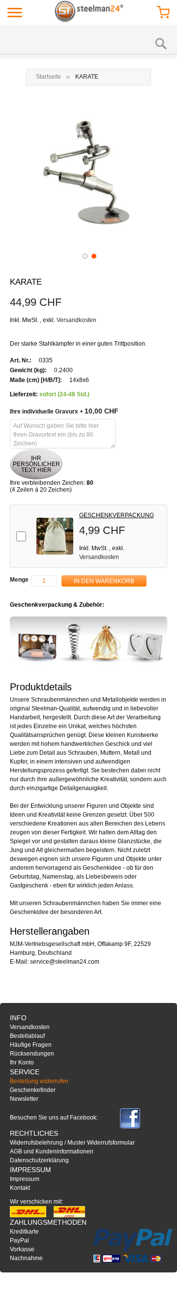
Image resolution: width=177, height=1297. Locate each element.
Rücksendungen (32, 1053)
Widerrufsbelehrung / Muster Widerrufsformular (72, 1142)
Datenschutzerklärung (39, 1160)
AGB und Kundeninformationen (51, 1151)
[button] (84, 255)
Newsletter (24, 1098)
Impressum (24, 1179)
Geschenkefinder (33, 1090)
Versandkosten (76, 320)
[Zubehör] (88, 641)
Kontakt (20, 1187)
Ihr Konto (22, 1062)
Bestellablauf (27, 1035)
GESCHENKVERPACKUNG (116, 515)
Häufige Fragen (31, 1044)
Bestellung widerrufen (39, 1081)
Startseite (48, 76)
